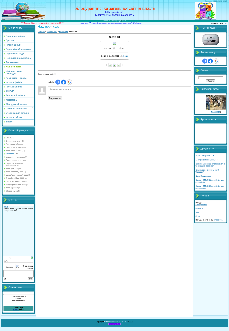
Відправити (55, 98)
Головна (106, 21)
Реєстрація (116, 21)
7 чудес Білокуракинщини (207, 160)
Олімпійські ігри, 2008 (15, 178)
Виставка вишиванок (15, 160)
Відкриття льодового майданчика (14, 164)
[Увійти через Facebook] (63, 82)
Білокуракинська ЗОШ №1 (115, 322)
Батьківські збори (13, 144)
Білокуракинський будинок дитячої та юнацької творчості (210, 165)
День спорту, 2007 (13, 151)
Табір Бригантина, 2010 (16, 184)
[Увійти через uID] (57, 82)
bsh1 (125, 56)
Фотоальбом (52, 32)
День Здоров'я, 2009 (14, 172)
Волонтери (10, 154)
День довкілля (12, 169)
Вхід (124, 21)
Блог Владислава (203, 176)
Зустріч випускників (14, 147)
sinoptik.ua (218, 220)
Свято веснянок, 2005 (15, 181)
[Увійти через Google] (69, 82)
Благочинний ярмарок (15, 157)
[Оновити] (32, 257)
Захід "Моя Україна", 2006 (17, 175)
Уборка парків (12, 191)
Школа (9, 138)
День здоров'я (12, 188)
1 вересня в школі (13, 141)
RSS (226, 23)
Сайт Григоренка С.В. (205, 156)
